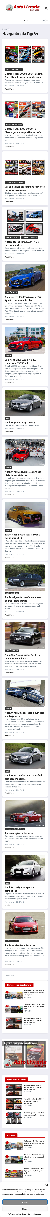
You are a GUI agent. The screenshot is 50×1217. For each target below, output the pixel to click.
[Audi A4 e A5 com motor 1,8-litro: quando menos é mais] (25, 635)
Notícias (14, 293)
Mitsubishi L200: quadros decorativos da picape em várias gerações (33, 1020)
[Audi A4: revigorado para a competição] (25, 868)
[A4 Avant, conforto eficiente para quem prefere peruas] (25, 577)
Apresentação (11, 829)
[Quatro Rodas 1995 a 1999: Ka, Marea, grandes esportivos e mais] (25, 109)
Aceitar (25, 1202)
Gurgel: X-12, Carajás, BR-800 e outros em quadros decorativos (34, 1101)
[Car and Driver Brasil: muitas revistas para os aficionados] (25, 167)
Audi (7, 293)
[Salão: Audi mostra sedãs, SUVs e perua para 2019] (25, 515)
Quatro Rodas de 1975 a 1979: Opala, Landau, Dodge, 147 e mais (34, 1171)
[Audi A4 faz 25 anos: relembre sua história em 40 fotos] (25, 452)
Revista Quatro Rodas (14, 69)
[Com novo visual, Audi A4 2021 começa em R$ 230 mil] (25, 340)
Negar (25, 1209)
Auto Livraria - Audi (12, 237)
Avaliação (14, 593)
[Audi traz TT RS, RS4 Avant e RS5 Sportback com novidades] (25, 277)
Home (4, 29)
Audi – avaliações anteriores (20, 945)
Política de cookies (14, 1214)
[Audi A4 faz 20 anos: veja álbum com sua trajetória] (25, 693)
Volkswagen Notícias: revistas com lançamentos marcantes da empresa (34, 993)
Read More (9, 89)
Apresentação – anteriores (19, 833)
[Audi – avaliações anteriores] (25, 925)
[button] (46, 1185)
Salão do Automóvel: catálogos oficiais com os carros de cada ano (34, 1006)
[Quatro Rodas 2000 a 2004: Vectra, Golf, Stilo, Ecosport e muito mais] (25, 54)
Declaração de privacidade (31, 1214)
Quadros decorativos (29, 237)
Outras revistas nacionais (15, 182)
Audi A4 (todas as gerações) (20, 422)
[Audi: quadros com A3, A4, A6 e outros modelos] (25, 222)
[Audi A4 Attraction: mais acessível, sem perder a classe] (25, 756)
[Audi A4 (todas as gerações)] (25, 403)
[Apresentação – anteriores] (25, 813)
